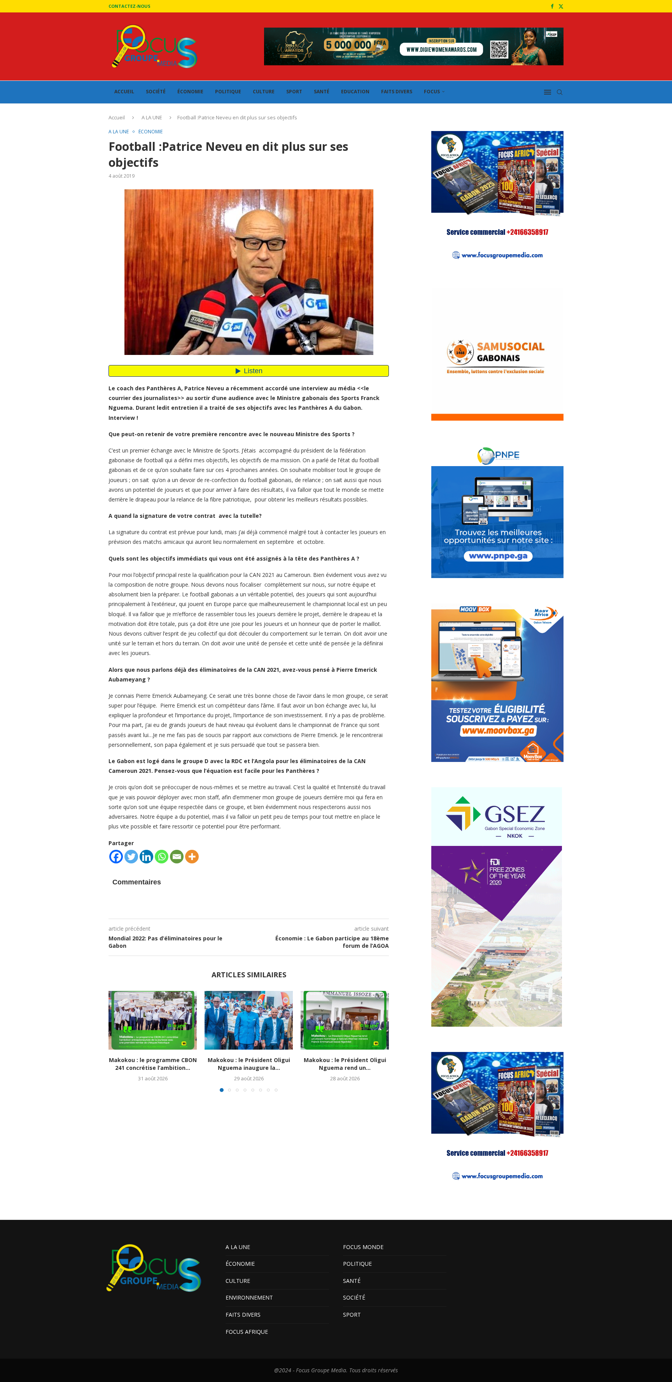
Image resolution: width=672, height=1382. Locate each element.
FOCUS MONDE (363, 1247)
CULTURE (264, 91)
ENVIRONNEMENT (249, 1297)
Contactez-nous (129, 6)
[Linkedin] (146, 856)
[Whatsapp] (161, 856)
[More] (192, 856)
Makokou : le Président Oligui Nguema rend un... (345, 1064)
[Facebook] (552, 6)
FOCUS (432, 91)
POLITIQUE (228, 91)
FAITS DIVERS (396, 91)
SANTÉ (321, 91)
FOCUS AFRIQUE (247, 1331)
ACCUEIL (124, 91)
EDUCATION (355, 91)
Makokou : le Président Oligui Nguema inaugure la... (249, 1064)
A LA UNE (152, 117)
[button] (119, 1041)
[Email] (177, 856)
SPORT (294, 91)
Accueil (116, 117)
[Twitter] (561, 6)
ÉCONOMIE (190, 91)
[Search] (560, 92)
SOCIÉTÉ (156, 91)
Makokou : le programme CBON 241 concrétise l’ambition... (153, 1064)
